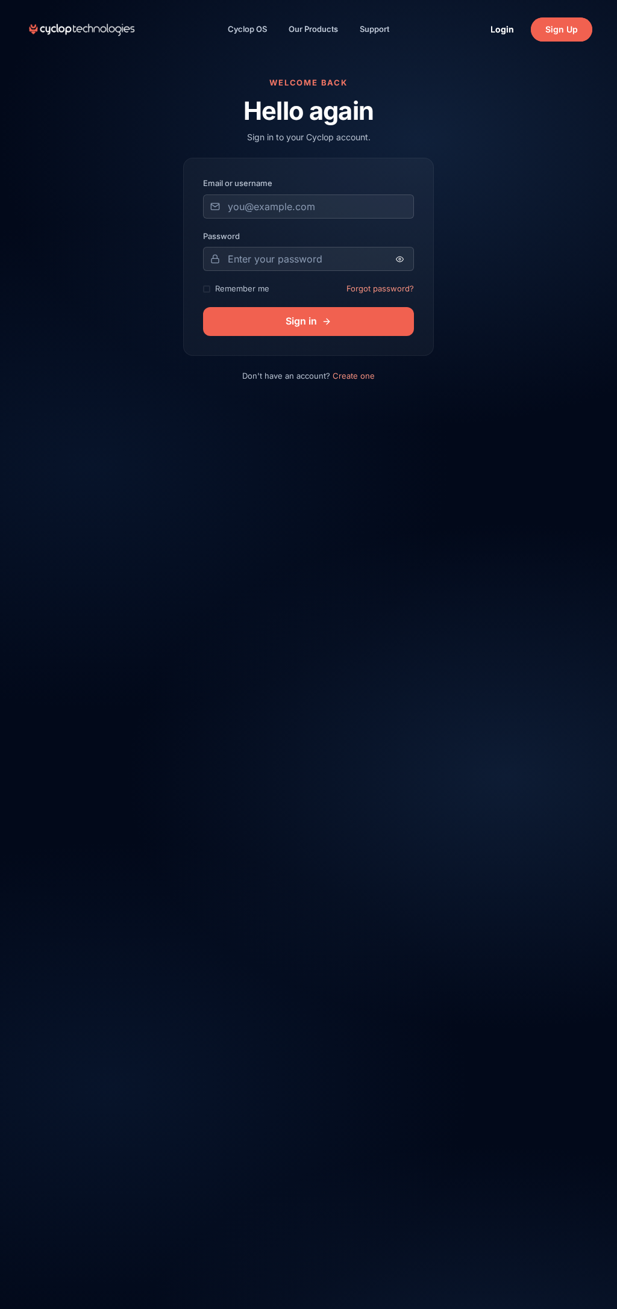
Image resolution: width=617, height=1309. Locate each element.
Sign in (301, 321)
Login (502, 29)
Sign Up (561, 29)
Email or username (237, 183)
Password (221, 236)
